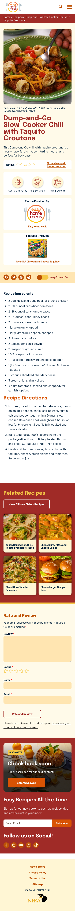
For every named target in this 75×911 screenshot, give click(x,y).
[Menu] (69, 7)
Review (8, 633)
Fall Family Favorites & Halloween (34, 107)
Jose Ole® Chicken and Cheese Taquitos (37, 261)
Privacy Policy (37, 872)
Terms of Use (37, 878)
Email (7, 694)
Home (7, 16)
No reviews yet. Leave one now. (56, 164)
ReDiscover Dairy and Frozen (19, 110)
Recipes (18, 16)
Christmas (9, 107)
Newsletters (37, 866)
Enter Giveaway (26, 782)
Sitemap (37, 884)
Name (7, 679)
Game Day (59, 107)
